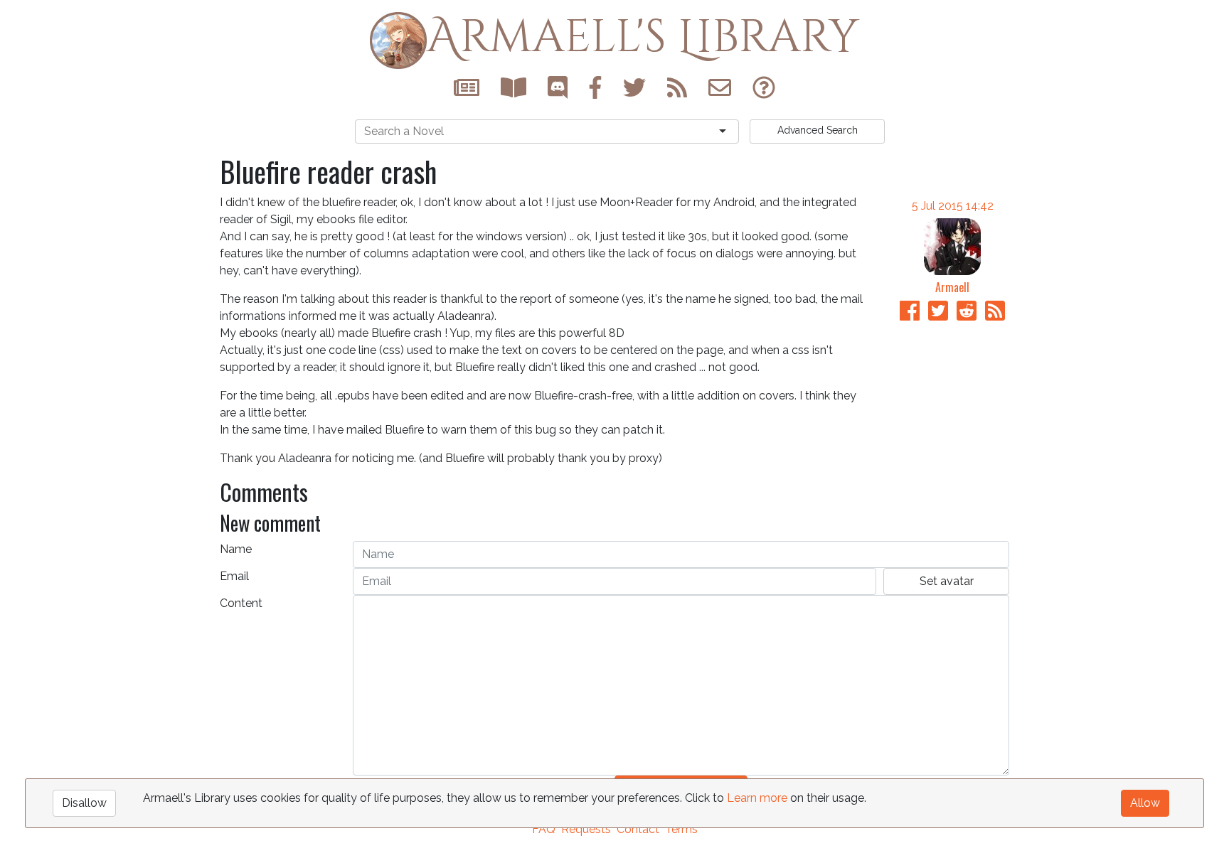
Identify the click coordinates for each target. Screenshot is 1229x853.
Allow (1145, 803)
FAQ (543, 829)
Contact (638, 829)
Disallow (84, 803)
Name (236, 549)
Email (234, 576)
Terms (681, 829)
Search (817, 130)
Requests (586, 829)
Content (241, 603)
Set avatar (947, 581)
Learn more (757, 798)
